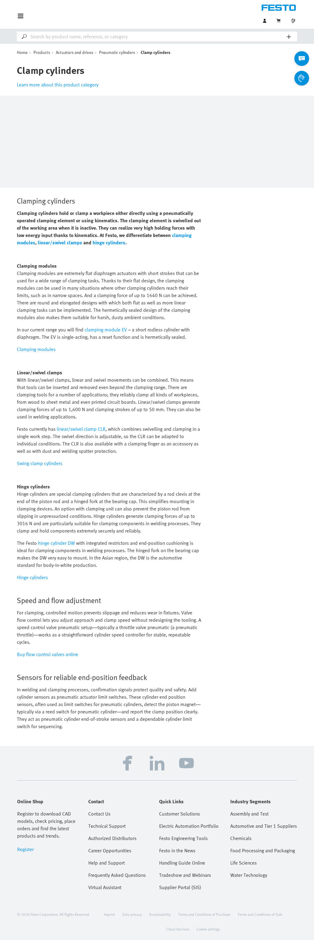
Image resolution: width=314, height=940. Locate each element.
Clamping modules (36, 349)
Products (41, 52)
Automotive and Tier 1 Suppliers (263, 826)
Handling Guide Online (182, 862)
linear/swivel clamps (60, 242)
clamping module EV (106, 329)
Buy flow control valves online (47, 654)
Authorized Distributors (112, 838)
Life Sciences (243, 862)
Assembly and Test (249, 813)
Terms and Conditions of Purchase (204, 914)
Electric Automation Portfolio (189, 826)
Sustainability (160, 914)
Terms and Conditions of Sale (260, 914)
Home (22, 52)
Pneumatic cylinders (117, 52)
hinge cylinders (109, 242)
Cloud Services (177, 929)
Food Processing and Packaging (262, 850)
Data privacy (132, 914)
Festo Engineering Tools (183, 838)
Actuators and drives (74, 52)
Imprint (109, 914)
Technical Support (107, 826)
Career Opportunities (109, 850)
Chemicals (240, 838)
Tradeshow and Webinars (185, 875)
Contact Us (99, 813)
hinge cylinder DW (56, 543)
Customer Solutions (179, 813)
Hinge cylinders (32, 577)
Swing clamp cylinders (39, 463)
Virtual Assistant (104, 887)
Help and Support (106, 862)
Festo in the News (177, 850)
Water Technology (248, 875)
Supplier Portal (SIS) (180, 887)
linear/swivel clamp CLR (81, 429)
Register (25, 849)
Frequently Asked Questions (117, 875)
